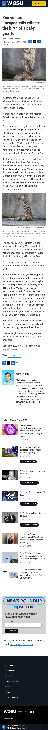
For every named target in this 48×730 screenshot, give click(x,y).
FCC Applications (11, 697)
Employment (10, 671)
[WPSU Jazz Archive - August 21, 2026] (10, 517)
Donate (40, 4)
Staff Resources (11, 681)
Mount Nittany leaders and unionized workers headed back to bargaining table (31, 450)
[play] (3, 727)
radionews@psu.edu (21, 644)
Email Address (11, 622)
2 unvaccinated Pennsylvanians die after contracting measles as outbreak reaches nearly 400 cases (32, 430)
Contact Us (9, 676)
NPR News (14, 355)
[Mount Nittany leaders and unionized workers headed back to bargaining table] (10, 451)
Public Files (9, 692)
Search (7, 687)
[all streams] (44, 727)
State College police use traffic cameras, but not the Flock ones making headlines (32, 556)
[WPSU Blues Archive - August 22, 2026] (10, 475)
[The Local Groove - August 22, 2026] (10, 496)
